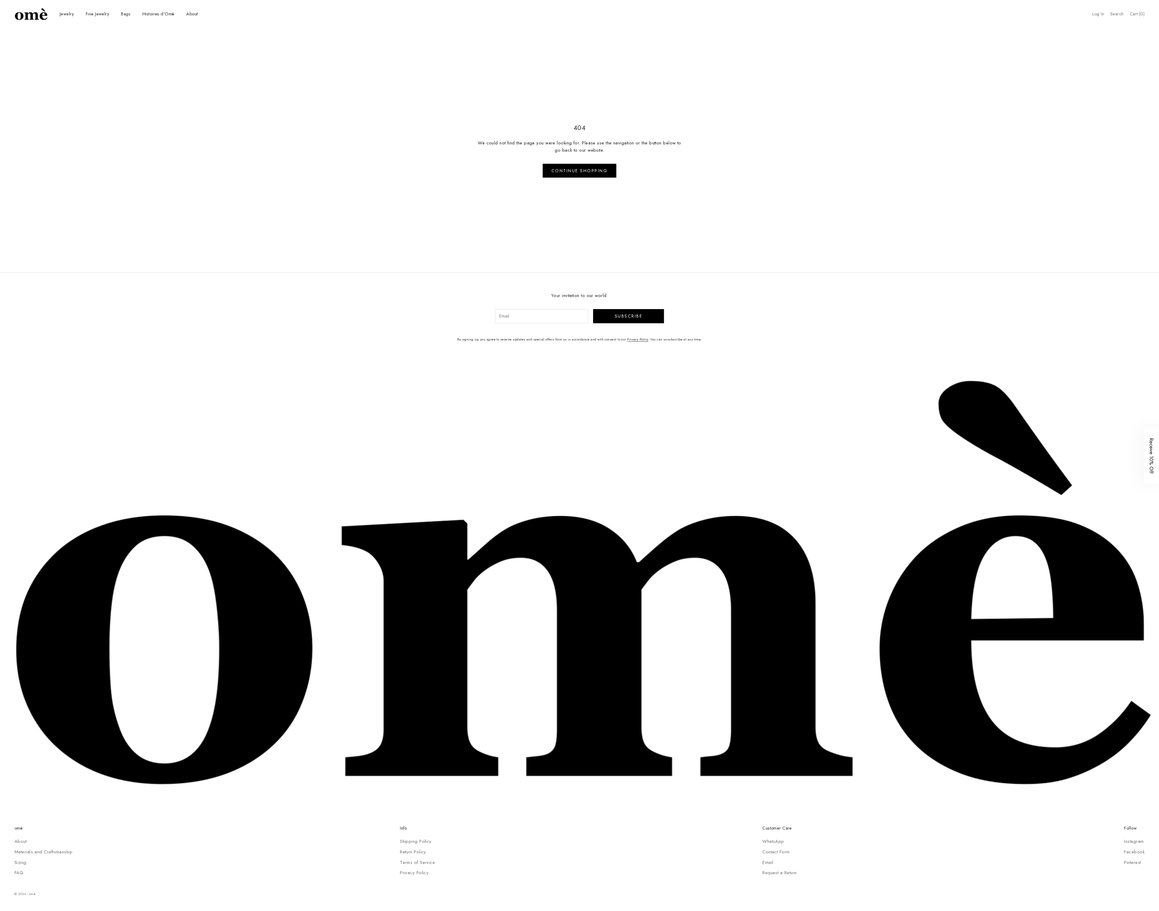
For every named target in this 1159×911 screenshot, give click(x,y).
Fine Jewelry (97, 14)
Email (767, 862)
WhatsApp (773, 841)
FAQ (18, 872)
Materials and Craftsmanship (43, 852)
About (192, 14)
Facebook (1134, 852)
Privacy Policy (637, 339)
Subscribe (629, 316)
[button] (1151, 455)
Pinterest (1132, 862)
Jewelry (67, 14)
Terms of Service (417, 862)
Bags (125, 14)
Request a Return (779, 872)
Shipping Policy (416, 841)
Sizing (20, 862)
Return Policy (413, 852)
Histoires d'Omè (158, 14)
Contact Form (776, 852)
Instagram (1134, 841)
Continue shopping (579, 171)
